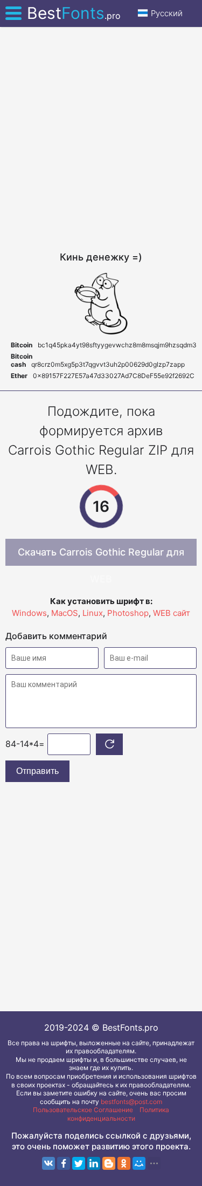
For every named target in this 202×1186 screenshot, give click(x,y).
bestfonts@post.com (131, 1102)
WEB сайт (171, 613)
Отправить (37, 771)
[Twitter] (78, 1163)
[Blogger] (108, 1163)
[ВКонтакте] (48, 1163)
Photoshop (128, 613)
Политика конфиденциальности (118, 1114)
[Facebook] (63, 1163)
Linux (92, 613)
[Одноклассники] (123, 1163)
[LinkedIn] (93, 1163)
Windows (29, 613)
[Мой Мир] (139, 1163)
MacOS (64, 613)
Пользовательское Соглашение (83, 1110)
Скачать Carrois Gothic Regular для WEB (101, 556)
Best (74, 13)
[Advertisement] (101, 139)
